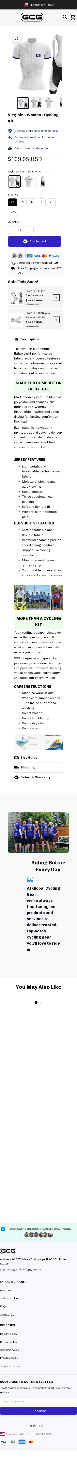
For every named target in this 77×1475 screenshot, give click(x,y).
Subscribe (39, 1411)
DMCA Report (42, 1434)
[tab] (36, 1109)
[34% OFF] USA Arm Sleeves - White (38, 315)
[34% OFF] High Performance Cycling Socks (35, 293)
